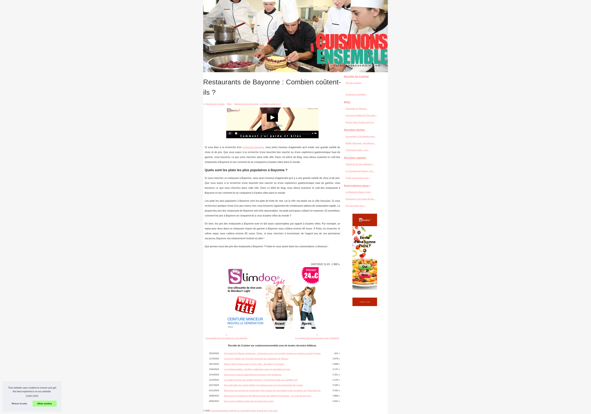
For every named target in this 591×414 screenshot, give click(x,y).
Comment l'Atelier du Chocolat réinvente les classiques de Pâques (256, 358)
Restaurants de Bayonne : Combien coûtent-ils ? (257, 104)
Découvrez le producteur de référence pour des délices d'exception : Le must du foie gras (267, 396)
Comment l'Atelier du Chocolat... (361, 115)
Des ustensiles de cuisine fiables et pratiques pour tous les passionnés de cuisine (263, 385)
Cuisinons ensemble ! (356, 94)
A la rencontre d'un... (356, 205)
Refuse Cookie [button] (19, 403)
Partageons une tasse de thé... (361, 199)
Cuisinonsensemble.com (221, 411)
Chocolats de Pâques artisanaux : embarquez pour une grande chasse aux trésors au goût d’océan (272, 353)
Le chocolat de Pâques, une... (360, 171)
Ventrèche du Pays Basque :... (360, 164)
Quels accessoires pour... (358, 178)
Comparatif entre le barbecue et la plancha (226, 338)
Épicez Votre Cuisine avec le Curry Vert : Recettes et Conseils (254, 364)
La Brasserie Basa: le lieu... (359, 192)
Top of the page (270, 411)
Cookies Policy (255, 411)
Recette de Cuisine (215, 104)
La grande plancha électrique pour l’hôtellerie (317, 338)
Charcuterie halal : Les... (357, 150)
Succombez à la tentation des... (361, 136)
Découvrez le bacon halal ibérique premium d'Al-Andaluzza (252, 375)
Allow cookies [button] (44, 403)
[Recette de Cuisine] (295, 36)
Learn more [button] (32, 395)
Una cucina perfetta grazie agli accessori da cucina (248, 401)
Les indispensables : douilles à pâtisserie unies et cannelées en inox (257, 369)
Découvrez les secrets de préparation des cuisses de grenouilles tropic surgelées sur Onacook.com (272, 390)
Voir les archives (353, 83)
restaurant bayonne (253, 147)
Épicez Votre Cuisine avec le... (360, 122)
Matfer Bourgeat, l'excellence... (361, 143)
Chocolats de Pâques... (357, 108)
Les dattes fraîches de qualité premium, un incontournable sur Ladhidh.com (261, 380)
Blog (229, 104)
